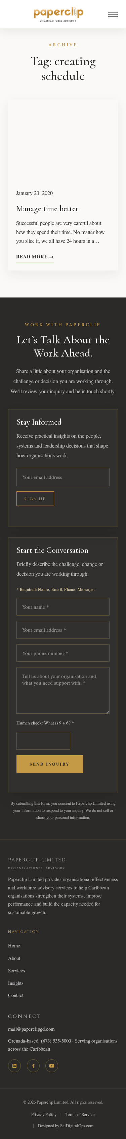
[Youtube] (51, 1065)
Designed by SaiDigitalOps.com (65, 1125)
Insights (16, 982)
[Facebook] (33, 1065)
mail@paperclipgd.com (31, 1028)
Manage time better (47, 208)
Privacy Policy (43, 1114)
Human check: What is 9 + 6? (45, 723)
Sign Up (35, 499)
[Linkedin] (14, 1065)
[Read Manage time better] (63, 139)
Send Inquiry (50, 764)
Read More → (35, 256)
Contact (16, 995)
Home (14, 945)
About (14, 958)
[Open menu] (113, 14)
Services (16, 970)
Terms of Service (80, 1114)
